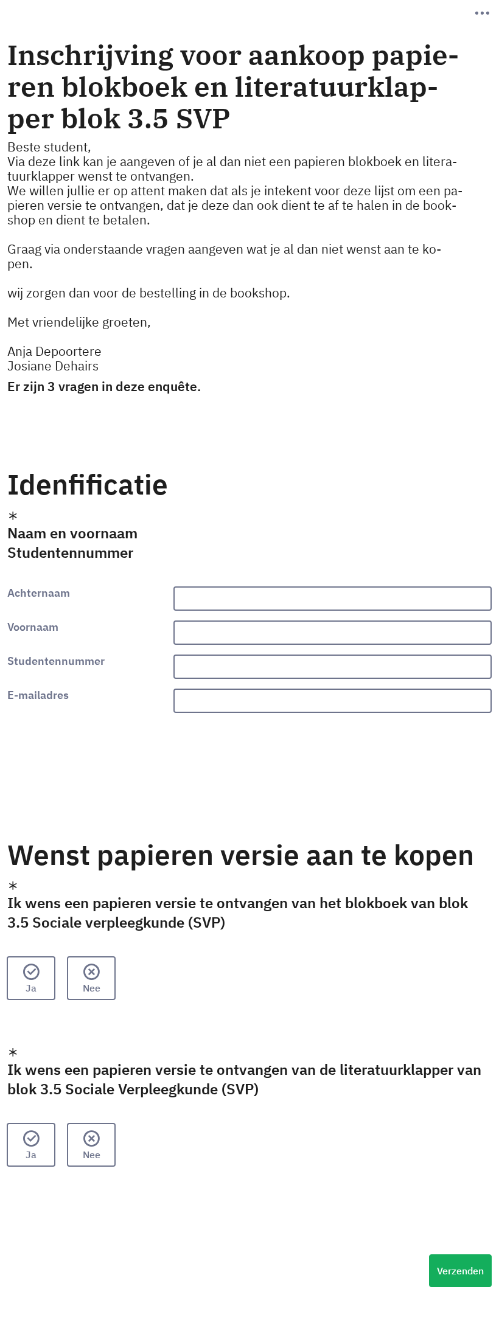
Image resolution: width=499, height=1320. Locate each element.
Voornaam (32, 627)
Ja (31, 988)
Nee (91, 988)
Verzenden (460, 1271)
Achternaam (38, 593)
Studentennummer (56, 661)
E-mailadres (38, 695)
